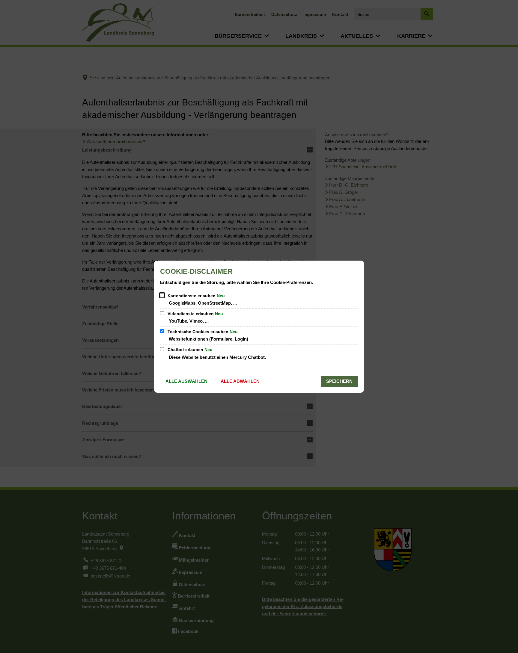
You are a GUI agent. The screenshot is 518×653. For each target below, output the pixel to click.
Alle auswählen (186, 381)
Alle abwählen (240, 381)
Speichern (339, 381)
